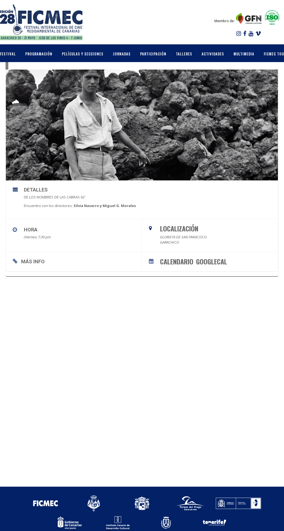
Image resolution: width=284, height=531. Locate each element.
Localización (179, 228)
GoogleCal (211, 260)
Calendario (176, 260)
